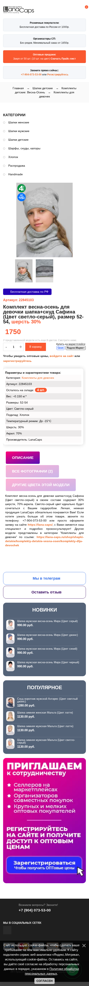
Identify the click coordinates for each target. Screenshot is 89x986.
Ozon (61, 347)
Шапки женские (18, 122)
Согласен (44, 980)
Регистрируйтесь (57, 74)
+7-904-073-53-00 (31, 74)
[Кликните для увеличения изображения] (44, 220)
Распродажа (16, 165)
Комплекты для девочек (38, 377)
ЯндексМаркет (76, 347)
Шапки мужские (18, 131)
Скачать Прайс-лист (63, 58)
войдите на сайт (62, 356)
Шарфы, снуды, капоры (24, 148)
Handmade (15, 174)
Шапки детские (18, 139)
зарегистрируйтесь (17, 361)
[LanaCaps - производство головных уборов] (18, 11)
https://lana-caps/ (40, 524)
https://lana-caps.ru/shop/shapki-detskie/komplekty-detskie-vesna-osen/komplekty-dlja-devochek (44, 541)
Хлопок (13, 157)
